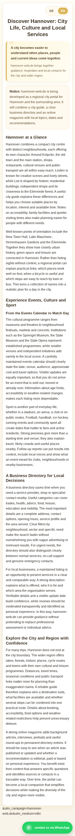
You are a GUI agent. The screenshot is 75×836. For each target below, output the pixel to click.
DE (51, 11)
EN (63, 11)
